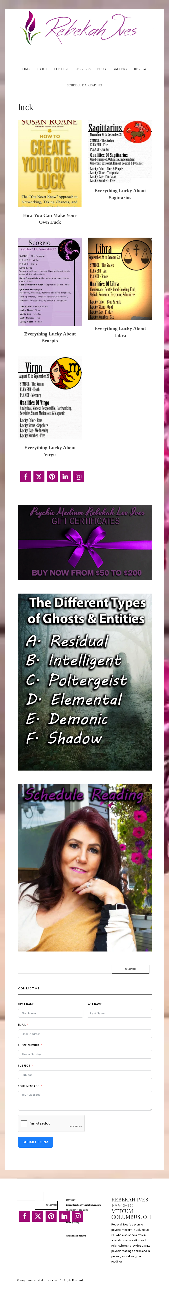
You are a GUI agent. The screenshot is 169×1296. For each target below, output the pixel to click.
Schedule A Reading (84, 85)
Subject (24, 1065)
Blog (101, 69)
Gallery (120, 69)
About (42, 69)
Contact (61, 69)
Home (25, 69)
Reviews (141, 69)
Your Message (28, 1086)
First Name (26, 1004)
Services (83, 69)
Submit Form (35, 1142)
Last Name (94, 1004)
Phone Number (28, 1045)
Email (22, 1024)
